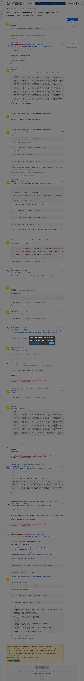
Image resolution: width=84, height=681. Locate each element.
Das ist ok (51, 343)
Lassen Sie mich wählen (35, 343)
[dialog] (42, 340)
